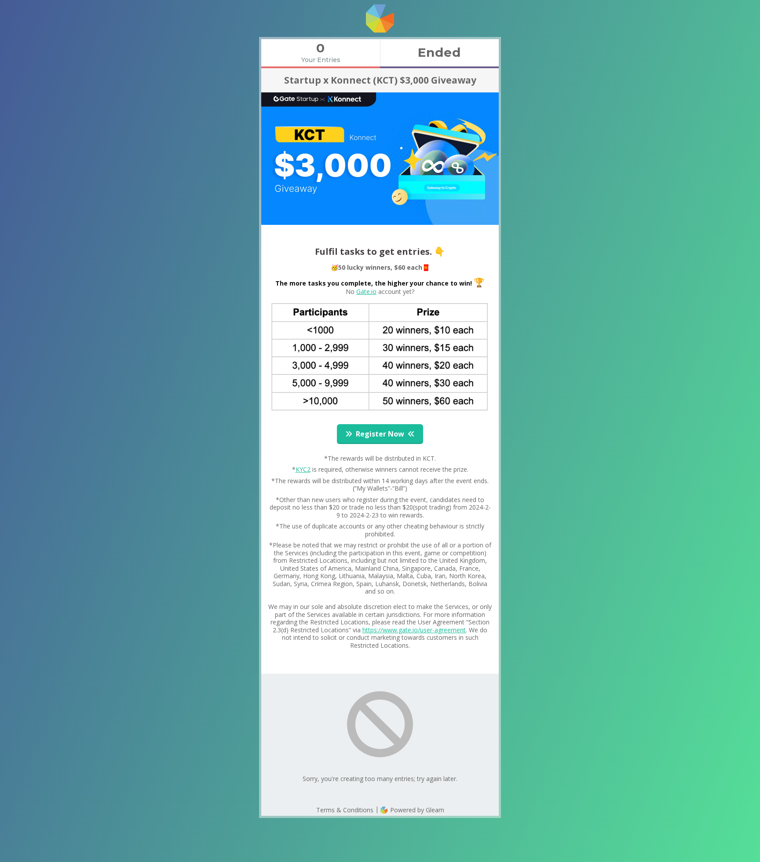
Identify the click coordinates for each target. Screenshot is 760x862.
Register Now (380, 434)
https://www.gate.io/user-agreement (414, 630)
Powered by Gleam (416, 810)
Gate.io (366, 291)
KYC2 (303, 469)
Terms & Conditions (344, 810)
